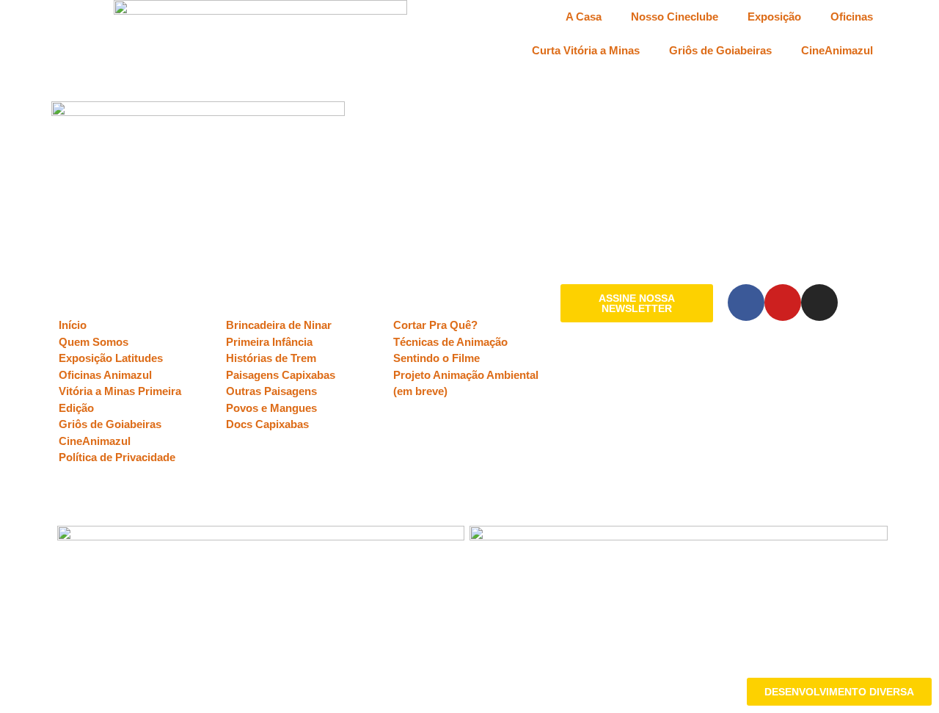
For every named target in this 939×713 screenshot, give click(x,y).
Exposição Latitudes (111, 358)
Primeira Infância (269, 342)
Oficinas (851, 16)
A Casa (584, 16)
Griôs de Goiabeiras (720, 50)
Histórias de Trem (271, 358)
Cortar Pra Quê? (435, 325)
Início (73, 325)
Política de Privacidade (117, 457)
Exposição (774, 16)
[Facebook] (746, 302)
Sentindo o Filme (436, 358)
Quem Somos (93, 342)
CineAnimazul (837, 50)
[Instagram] (819, 302)
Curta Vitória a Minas (586, 50)
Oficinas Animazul (105, 375)
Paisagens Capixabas (280, 375)
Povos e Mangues (271, 408)
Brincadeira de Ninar (279, 325)
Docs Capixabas (267, 424)
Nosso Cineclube (674, 16)
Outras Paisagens (271, 391)
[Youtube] (782, 302)
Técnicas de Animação (450, 342)
